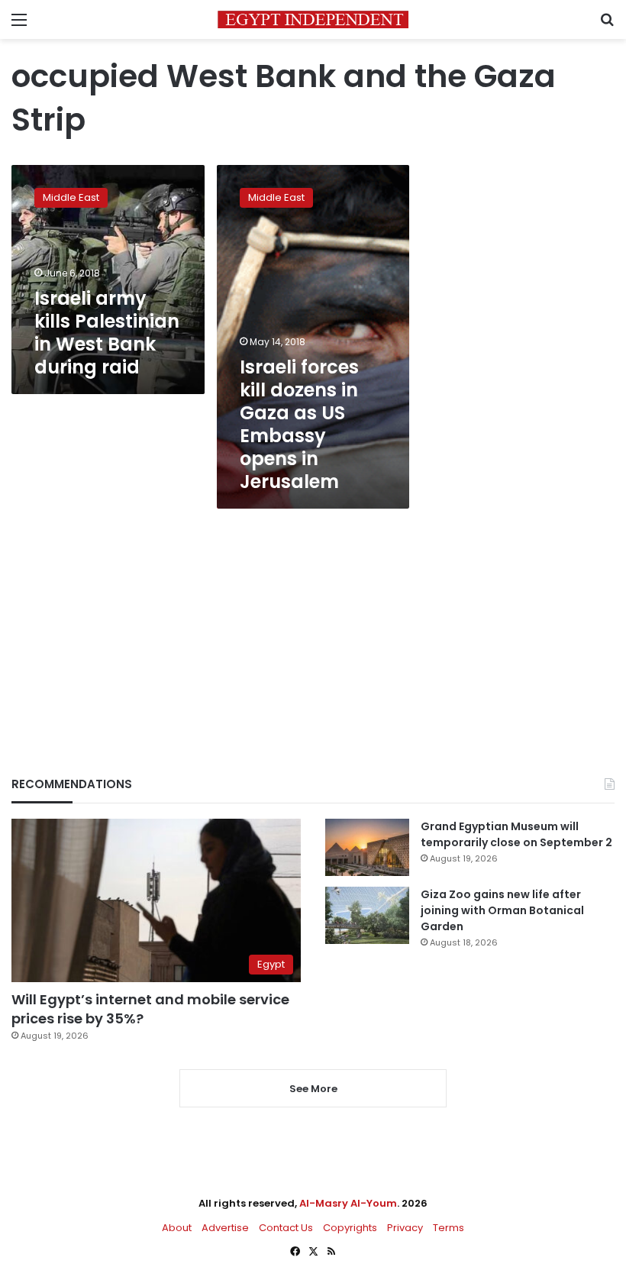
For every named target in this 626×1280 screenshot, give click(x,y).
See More (313, 1088)
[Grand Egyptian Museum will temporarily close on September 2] (367, 847)
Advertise (225, 1227)
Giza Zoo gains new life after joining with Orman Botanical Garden (502, 910)
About (177, 1227)
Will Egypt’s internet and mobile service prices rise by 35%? (150, 1009)
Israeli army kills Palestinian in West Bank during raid (106, 333)
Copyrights (350, 1227)
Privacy (405, 1227)
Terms (448, 1227)
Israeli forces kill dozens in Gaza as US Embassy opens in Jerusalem (299, 424)
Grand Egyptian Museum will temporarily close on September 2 (516, 834)
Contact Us (286, 1227)
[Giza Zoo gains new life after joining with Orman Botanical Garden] (367, 915)
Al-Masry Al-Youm (348, 1203)
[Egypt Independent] (313, 19)
